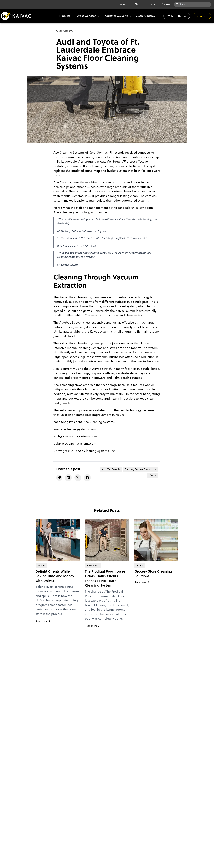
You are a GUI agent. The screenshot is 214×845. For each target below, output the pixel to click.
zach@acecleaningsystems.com (75, 436)
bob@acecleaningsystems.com (75, 444)
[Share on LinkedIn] (68, 477)
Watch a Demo (176, 16)
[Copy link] (59, 478)
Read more (42, 621)
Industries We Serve (116, 16)
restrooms (119, 182)
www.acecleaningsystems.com (75, 429)
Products (64, 16)
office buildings (78, 373)
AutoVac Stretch (70, 323)
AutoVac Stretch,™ (113, 162)
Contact (202, 16)
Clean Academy (145, 16)
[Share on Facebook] (87, 477)
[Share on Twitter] (77, 477)
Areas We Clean (86, 16)
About (123, 4)
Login (149, 4)
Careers (166, 4)
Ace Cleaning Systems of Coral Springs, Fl (83, 153)
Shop (137, 4)
